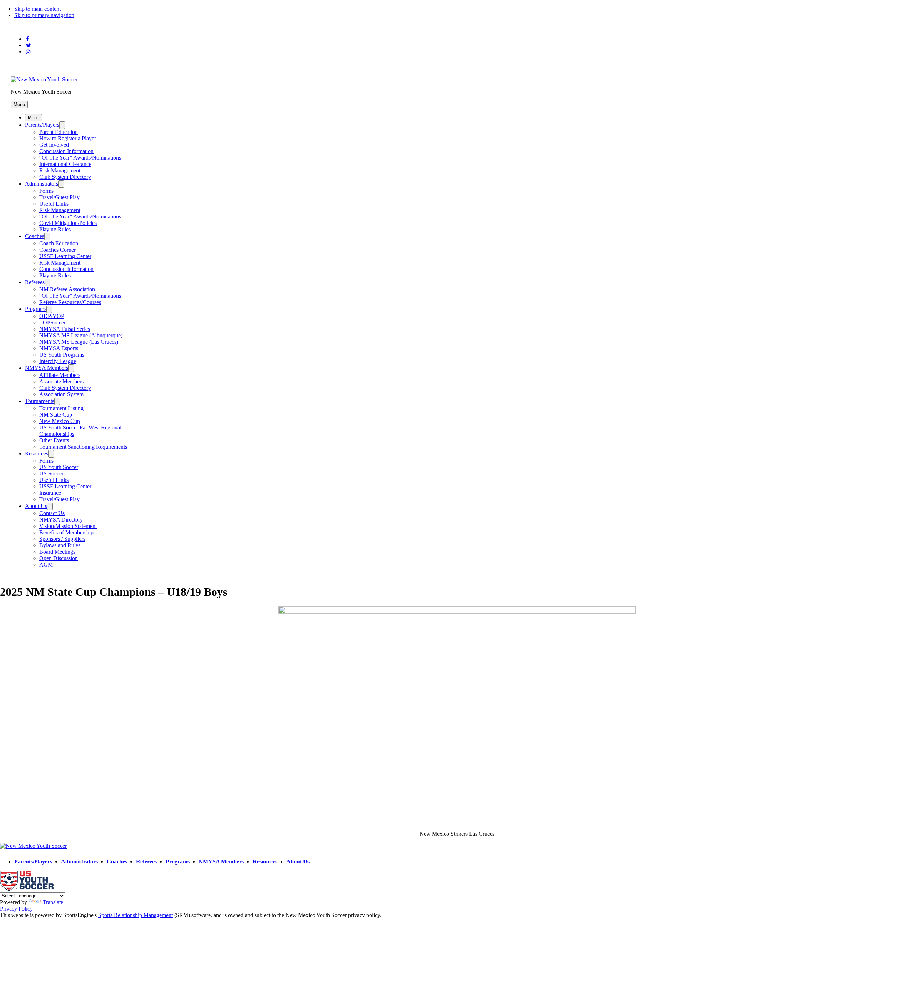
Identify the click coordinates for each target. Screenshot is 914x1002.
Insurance (50, 493)
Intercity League (57, 361)
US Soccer (51, 473)
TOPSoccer (52, 322)
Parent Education (58, 132)
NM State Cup (55, 415)
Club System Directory (65, 177)
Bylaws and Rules (59, 545)
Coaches (34, 236)
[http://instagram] (28, 52)
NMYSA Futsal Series (64, 329)
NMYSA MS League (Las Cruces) (78, 342)
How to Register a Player (67, 138)
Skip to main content (37, 9)
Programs (35, 309)
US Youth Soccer (58, 467)
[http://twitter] (28, 45)
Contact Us (52, 513)
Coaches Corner (57, 250)
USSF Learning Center (65, 256)
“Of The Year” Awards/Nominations (80, 158)
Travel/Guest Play (59, 197)
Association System (61, 394)
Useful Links (54, 204)
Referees (35, 282)
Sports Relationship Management (135, 915)
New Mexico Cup (59, 421)
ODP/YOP (51, 316)
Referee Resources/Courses (70, 302)
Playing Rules (55, 229)
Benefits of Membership (66, 532)
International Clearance (65, 164)
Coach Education (58, 243)
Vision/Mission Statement (68, 526)
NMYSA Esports (58, 348)
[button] (19, 104)
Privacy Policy (16, 909)
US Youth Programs (61, 355)
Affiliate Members (59, 375)
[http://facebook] (27, 39)
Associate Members (61, 381)
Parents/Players (42, 125)
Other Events (54, 440)
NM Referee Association (67, 289)
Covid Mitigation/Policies (68, 223)
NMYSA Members (46, 368)
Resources (36, 453)
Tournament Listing (61, 408)
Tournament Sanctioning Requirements (83, 447)
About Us (36, 506)
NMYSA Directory (61, 520)
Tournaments (39, 401)
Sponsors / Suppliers (62, 539)
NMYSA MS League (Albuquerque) (80, 335)
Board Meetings (57, 552)
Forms (46, 191)
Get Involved (54, 145)
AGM (46, 565)
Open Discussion (58, 558)
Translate (53, 902)
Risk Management (59, 170)
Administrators (41, 184)
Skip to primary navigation (44, 15)
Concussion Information (66, 151)
